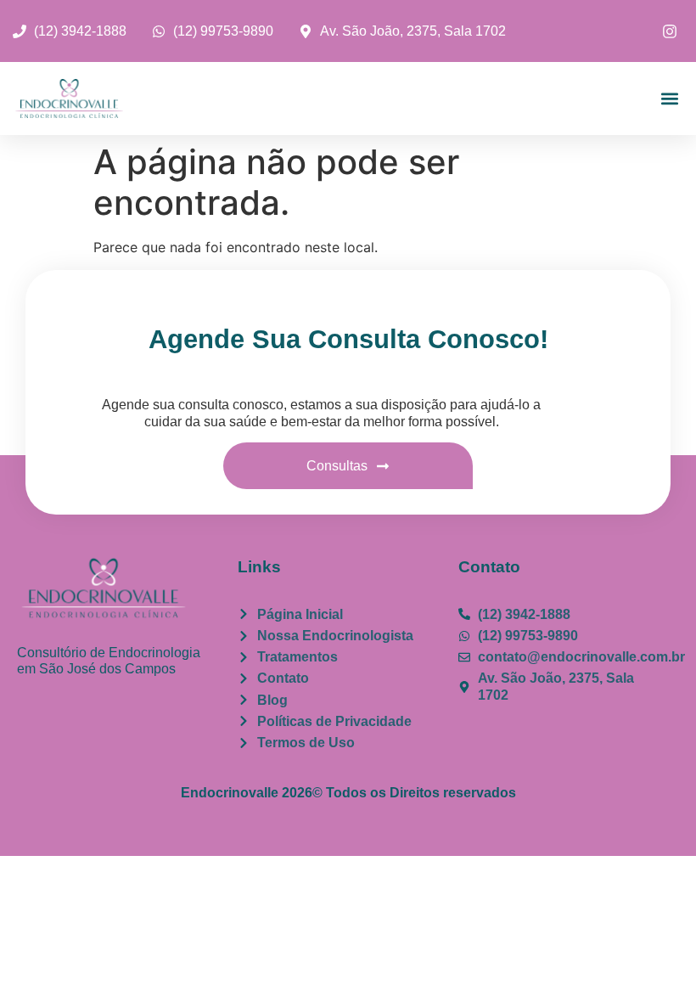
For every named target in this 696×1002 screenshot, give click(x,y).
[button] (669, 99)
